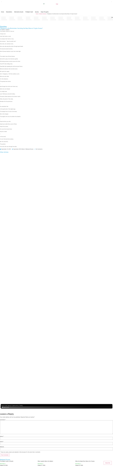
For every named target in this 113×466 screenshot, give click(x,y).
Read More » (3, 463)
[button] (1, 1)
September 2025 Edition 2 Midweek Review (23, 149)
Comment (3, 419)
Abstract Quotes (42, 13)
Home (37, 13)
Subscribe (107, 463)
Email (2, 441)
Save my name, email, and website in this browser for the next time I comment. (20, 452)
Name (2, 436)
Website (2, 446)
